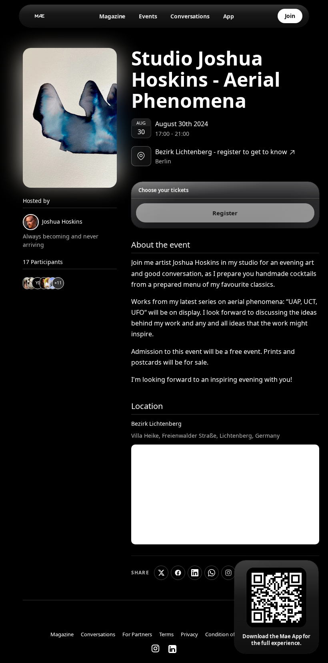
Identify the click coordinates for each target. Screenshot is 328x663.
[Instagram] (156, 649)
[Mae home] (40, 16)
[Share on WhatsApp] (211, 573)
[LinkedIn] (172, 649)
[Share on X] (161, 573)
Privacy (189, 634)
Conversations (189, 16)
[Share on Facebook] (178, 573)
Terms (166, 634)
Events (148, 16)
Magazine (112, 16)
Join (290, 16)
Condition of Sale (225, 634)
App (228, 16)
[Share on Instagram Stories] (228, 573)
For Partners (137, 634)
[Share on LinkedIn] (195, 573)
